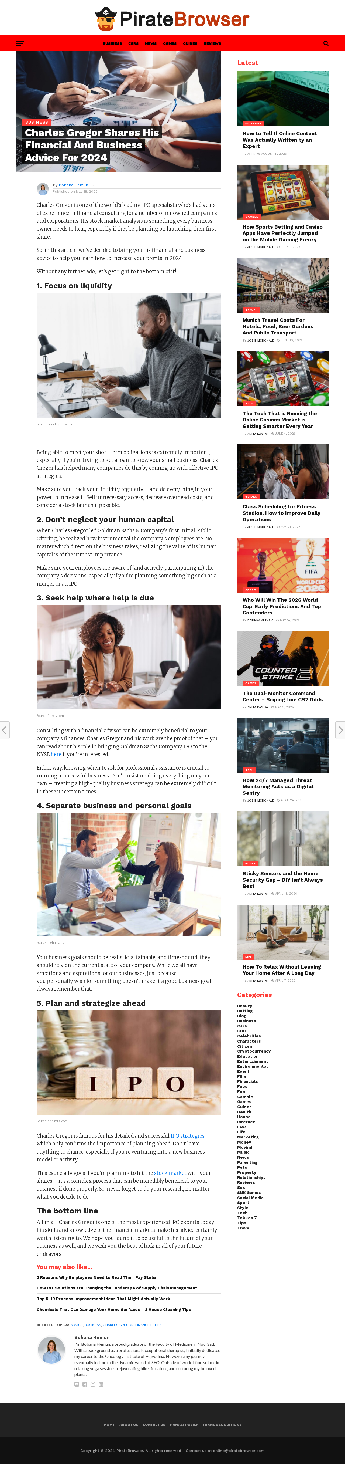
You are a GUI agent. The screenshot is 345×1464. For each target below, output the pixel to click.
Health (244, 1112)
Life (241, 1132)
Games (170, 43)
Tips (158, 1325)
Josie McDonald (260, 247)
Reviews (212, 43)
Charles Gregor (118, 1325)
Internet (246, 1122)
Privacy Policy (184, 1424)
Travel (244, 1228)
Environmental (252, 1066)
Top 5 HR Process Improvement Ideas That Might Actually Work (103, 1298)
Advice (77, 1325)
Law (241, 1127)
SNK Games (249, 1192)
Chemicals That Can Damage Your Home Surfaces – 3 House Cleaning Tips (114, 1309)
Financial (143, 1325)
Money (244, 1142)
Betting (245, 1011)
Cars (133, 43)
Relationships (251, 1177)
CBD (241, 1031)
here (56, 754)
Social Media (250, 1197)
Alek (251, 154)
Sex (241, 1187)
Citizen (244, 1046)
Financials (247, 1081)
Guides (190, 43)
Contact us (154, 1424)
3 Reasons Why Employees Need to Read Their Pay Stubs (97, 1277)
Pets (242, 1167)
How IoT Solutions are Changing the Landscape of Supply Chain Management (117, 1288)
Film (241, 1076)
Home (109, 1424)
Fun (241, 1091)
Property (246, 1172)
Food (242, 1086)
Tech (242, 1213)
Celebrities (249, 1036)
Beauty (244, 1005)
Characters (249, 1041)
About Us (128, 1424)
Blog (241, 1015)
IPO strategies (188, 1136)
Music (243, 1152)
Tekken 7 (247, 1217)
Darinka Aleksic (260, 620)
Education (247, 1056)
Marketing (248, 1137)
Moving (244, 1147)
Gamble (245, 1096)
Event (243, 1071)
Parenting (247, 1162)
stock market (170, 1173)
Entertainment (252, 1061)
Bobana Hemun (73, 185)
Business (112, 43)
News (151, 43)
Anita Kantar (258, 434)
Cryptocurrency (254, 1051)
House (244, 1116)
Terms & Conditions (222, 1424)
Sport (243, 1202)
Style (243, 1207)
